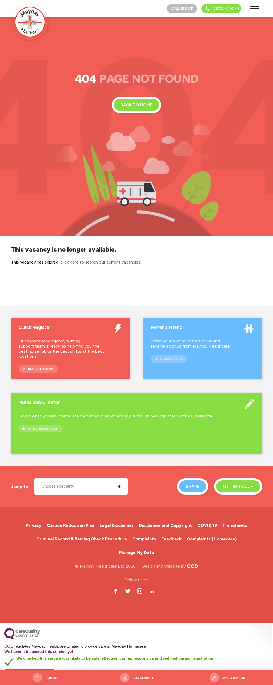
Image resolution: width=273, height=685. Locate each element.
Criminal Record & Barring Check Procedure (81, 538)
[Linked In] (151, 591)
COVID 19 (207, 525)
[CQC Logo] (22, 638)
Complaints (144, 538)
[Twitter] (127, 591)
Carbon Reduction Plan (70, 525)
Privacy (34, 525)
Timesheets (234, 525)
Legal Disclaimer (116, 525)
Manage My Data (136, 552)
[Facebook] (115, 591)
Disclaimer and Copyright (165, 525)
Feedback (171, 538)
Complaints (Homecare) (212, 538)
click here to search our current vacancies (100, 262)
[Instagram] (139, 591)
